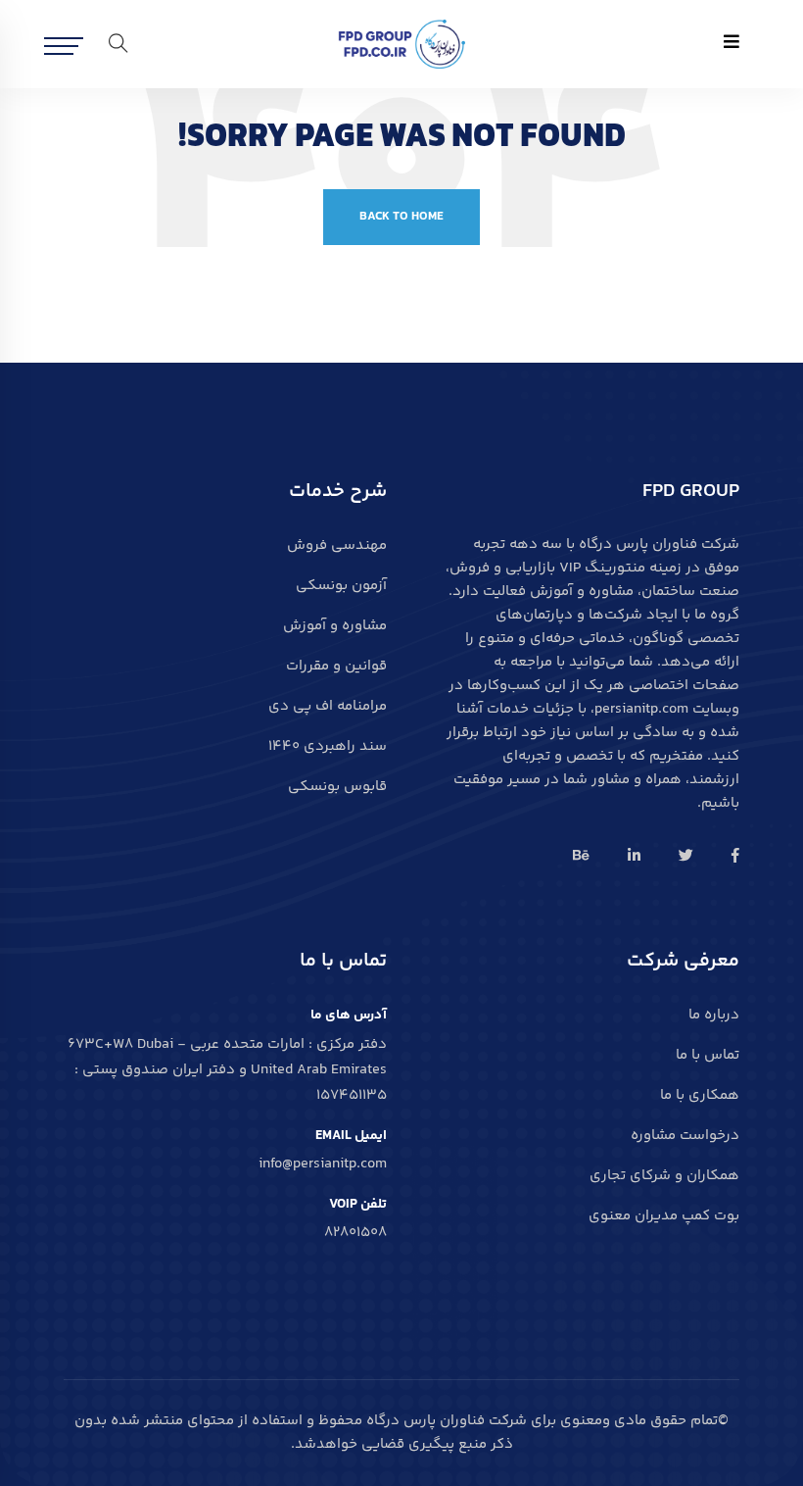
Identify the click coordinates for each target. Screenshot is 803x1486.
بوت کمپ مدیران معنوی (664, 1216)
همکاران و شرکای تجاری (664, 1175)
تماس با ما (707, 1055)
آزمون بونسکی (341, 585)
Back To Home (401, 216)
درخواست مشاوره (685, 1135)
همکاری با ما (699, 1095)
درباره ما (713, 1015)
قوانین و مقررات (336, 666)
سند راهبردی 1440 (327, 746)
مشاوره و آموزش (335, 626)
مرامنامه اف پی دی (327, 706)
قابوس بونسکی (337, 786)
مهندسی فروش (337, 545)
